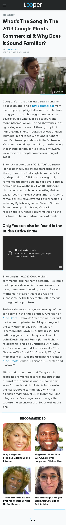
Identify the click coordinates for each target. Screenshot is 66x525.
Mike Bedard (12, 49)
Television (9, 15)
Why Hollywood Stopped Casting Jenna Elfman (16, 458)
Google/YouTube (57, 92)
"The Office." (11, 318)
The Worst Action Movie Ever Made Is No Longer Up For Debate (16, 501)
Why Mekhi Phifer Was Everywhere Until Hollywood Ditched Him (48, 458)
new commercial (43, 106)
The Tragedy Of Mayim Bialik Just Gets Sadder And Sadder (48, 501)
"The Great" (10, 361)
